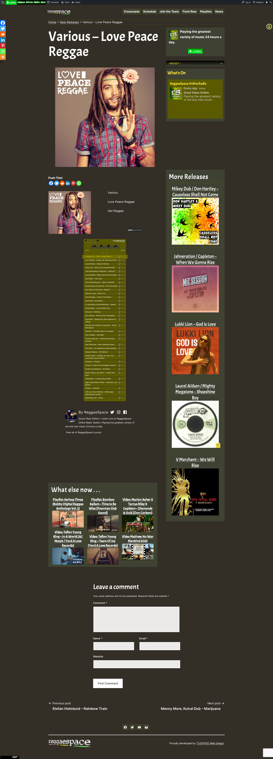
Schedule (149, 11)
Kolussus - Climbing (93, 312)
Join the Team (169, 11)
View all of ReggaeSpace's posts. (84, 432)
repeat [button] (103, 253)
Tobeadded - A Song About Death (98, 379)
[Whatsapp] (78, 183)
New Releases (69, 22)
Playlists (206, 11)
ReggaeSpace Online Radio (188, 83)
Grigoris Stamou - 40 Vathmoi (96, 352)
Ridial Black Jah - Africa (94, 398)
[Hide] (1, 62)
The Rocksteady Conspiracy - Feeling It (100, 271)
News (219, 11)
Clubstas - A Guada (92, 362)
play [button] (101, 246)
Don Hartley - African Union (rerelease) (100, 316)
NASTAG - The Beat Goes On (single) (99, 331)
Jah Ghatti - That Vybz (93, 279)
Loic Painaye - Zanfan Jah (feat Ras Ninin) (101, 260)
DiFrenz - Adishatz (92, 388)
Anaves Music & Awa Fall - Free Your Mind (101, 286)
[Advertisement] (105, 458)
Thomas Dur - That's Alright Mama (98, 256)
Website (98, 656)
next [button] (115, 246)
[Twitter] (56, 183)
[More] (3, 57)
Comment (100, 602)
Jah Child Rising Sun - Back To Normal (99, 282)
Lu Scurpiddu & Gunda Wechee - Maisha (100, 304)
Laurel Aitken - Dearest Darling (97, 264)
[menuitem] (3, 2)
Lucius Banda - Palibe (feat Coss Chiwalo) (101, 275)
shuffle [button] (107, 253)
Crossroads (132, 11)
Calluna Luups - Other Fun (95, 293)
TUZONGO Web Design (210, 743)
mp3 (123, 256)
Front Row (190, 11)
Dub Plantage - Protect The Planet (98, 297)
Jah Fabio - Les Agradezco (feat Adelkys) (101, 348)
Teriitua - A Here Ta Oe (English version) (100, 365)
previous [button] (94, 246)
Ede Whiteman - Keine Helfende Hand (99, 345)
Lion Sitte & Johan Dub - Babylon (97, 290)
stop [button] (108, 246)
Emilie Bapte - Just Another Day (97, 308)
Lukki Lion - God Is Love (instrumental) (100, 268)
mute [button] (86, 240)
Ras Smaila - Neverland (94, 301)
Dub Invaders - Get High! (94, 335)
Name (97, 638)
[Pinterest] (73, 183)
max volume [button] (98, 240)
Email (143, 638)
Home (52, 22)
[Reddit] (62, 183)
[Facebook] (51, 183)
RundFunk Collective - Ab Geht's (97, 369)
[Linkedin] (67, 183)
